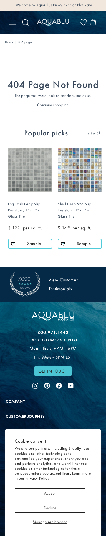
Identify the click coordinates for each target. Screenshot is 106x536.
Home (9, 42)
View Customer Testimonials (63, 284)
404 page (25, 42)
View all (94, 133)
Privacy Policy (37, 478)
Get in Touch (53, 371)
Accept (50, 493)
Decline (50, 508)
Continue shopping (53, 105)
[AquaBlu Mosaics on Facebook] (59, 385)
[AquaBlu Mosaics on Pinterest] (47, 385)
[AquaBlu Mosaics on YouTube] (71, 385)
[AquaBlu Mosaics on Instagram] (35, 385)
